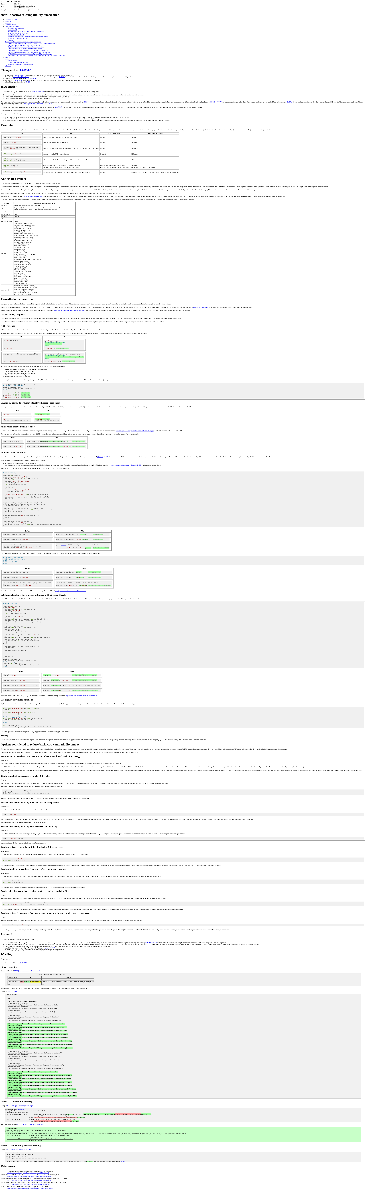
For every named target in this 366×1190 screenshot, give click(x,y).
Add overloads (12, 30)
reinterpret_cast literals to (18, 33)
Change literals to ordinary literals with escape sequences (26, 31)
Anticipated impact (10, 24)
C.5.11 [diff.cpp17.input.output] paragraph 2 (20, 1106)
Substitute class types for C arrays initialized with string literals (28, 36)
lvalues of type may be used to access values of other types (135, 431)
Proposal (7, 57)
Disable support (16, 28)
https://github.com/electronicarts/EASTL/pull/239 (39, 104)
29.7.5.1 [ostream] (12, 991)
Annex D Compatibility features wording (20, 64)
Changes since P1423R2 (12, 19)
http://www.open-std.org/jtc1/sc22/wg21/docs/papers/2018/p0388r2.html (29, 1176)
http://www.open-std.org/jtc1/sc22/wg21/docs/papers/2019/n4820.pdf (28, 1173)
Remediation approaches (12, 26)
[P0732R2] (106, 456)
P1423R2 (26, 70)
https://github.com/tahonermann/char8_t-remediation (69, 310)
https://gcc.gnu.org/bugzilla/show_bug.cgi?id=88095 (126, 465)
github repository (20, 75)
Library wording (13, 60)
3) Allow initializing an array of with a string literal (26, 47)
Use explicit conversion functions (18, 38)
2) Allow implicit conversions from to (24, 45)
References (8, 66)
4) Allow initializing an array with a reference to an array (25, 48)
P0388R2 (62, 77)
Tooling (10, 40)
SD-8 (85, 102)
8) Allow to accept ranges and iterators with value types (36, 55)
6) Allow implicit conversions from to (29, 52)
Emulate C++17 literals (16, 35)
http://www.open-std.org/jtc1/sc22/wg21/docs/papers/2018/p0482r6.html (29, 1180)
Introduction (8, 21)
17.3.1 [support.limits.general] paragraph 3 (27, 971)
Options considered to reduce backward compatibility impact (23, 42)
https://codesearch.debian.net (33, 196)
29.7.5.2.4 (21, 1109)
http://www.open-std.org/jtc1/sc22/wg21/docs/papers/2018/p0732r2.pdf (28, 1184)
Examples (7, 23)
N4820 (28, 82)
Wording (7, 59)
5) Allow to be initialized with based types (28, 50)
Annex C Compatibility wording (18, 62)
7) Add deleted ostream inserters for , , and (30, 54)
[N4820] (25, 962)
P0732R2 (100, 457)
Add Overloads (17, 80)
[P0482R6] (41, 91)
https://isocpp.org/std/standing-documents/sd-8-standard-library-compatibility (30, 1188)
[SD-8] (89, 101)
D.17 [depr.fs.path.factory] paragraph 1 (19, 1149)
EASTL (289, 102)
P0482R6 (35, 92)
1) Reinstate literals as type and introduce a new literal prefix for (33, 43)
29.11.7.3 (123, 1161)
